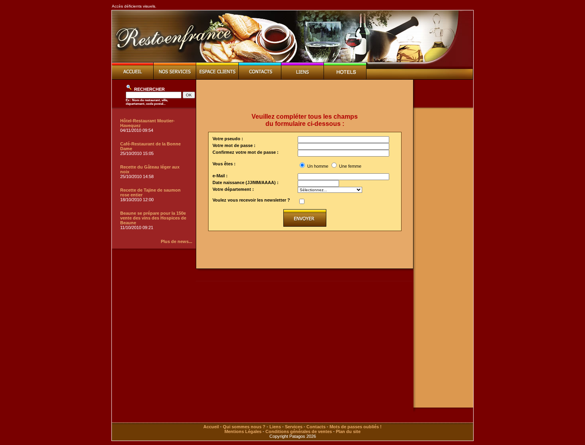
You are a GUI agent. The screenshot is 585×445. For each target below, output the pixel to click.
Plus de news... (176, 241)
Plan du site (348, 431)
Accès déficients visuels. (134, 6)
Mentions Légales (242, 431)
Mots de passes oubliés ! (356, 426)
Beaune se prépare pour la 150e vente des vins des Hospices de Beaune (153, 218)
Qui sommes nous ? (244, 426)
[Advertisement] (305, 96)
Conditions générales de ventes (298, 431)
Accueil (211, 426)
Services (293, 426)
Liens (275, 426)
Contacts (316, 426)
